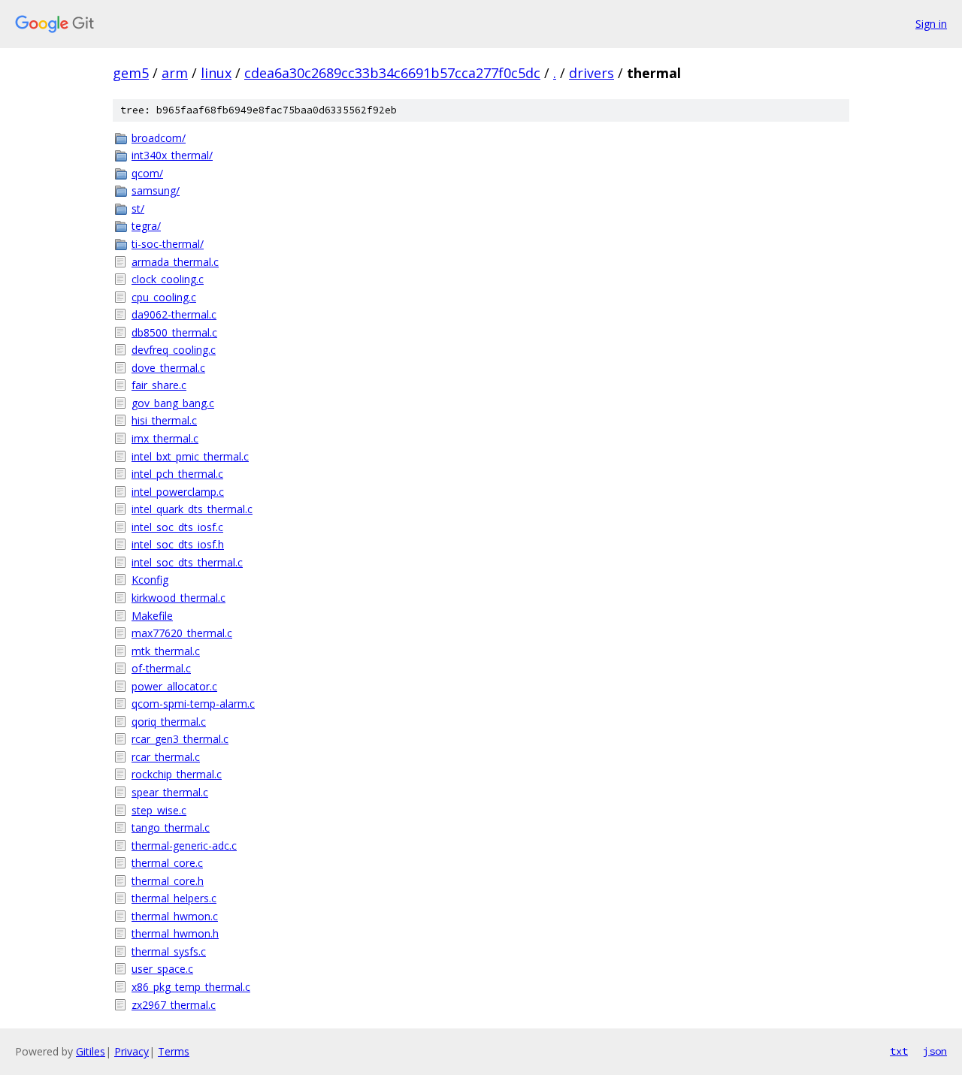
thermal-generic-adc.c (184, 845)
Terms (173, 1051)
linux (216, 73)
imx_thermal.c (165, 438)
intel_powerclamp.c (178, 492)
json (935, 1051)
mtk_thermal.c (166, 651)
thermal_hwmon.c (175, 916)
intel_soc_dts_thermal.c (187, 562)
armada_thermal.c (175, 262)
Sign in (931, 24)
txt (899, 1051)
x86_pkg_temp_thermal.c (191, 987)
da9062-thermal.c (174, 314)
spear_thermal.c (170, 792)
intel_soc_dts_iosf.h (178, 544)
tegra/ (146, 226)
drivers (591, 73)
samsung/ (156, 190)
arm (175, 73)
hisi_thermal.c (164, 420)
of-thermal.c (161, 668)
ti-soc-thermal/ (168, 244)
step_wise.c (159, 810)
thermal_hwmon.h (175, 933)
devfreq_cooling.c (174, 350)
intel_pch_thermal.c (177, 474)
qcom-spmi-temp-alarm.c (193, 703)
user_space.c (162, 969)
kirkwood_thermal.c (178, 597)
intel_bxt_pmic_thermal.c (190, 456)
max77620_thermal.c (182, 633)
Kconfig (150, 579)
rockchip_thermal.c (177, 774)
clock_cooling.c (168, 279)
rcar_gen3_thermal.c (180, 739)
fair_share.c (159, 385)
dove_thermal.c (168, 368)
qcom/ (147, 173)
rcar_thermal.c (166, 757)
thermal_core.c (167, 863)
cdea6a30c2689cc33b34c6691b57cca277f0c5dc (392, 73)
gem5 (131, 73)
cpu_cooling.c (164, 297)
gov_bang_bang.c (173, 403)
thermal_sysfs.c (169, 951)
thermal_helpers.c (174, 898)
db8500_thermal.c (174, 332)
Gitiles (90, 1051)
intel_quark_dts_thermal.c (192, 509)
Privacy (131, 1051)
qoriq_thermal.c (169, 721)
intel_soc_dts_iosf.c (177, 527)
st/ (138, 208)
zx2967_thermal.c (174, 1005)
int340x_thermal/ (172, 155)
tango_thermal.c (171, 827)
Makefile (152, 615)
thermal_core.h (168, 881)
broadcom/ (159, 138)
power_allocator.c (174, 686)
